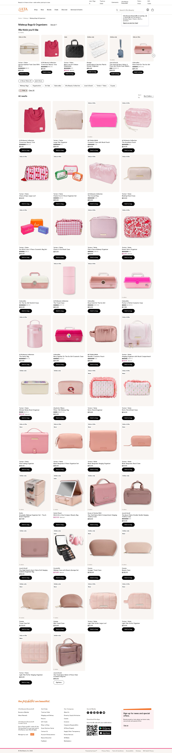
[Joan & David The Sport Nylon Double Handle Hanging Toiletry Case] (137, 498)
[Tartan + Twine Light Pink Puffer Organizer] (137, 604)
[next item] (153, 55)
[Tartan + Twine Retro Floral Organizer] (103, 391)
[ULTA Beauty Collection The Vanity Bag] (34, 338)
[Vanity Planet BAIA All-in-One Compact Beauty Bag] (69, 496)
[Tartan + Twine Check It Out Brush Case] (69, 230)
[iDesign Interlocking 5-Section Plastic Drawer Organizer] (97, 52)
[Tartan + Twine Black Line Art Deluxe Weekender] (74, 53)
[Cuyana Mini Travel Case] (69, 604)
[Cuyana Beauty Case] (137, 551)
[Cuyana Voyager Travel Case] (103, 551)
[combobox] (149, 96)
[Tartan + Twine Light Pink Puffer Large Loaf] (103, 604)
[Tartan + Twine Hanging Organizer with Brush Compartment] (137, 338)
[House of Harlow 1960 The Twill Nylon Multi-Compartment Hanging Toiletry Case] (103, 497)
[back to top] (166, 747)
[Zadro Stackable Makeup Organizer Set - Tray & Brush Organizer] (34, 497)
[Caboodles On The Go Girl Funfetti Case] (34, 285)
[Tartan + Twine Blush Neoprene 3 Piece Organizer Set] (69, 444)
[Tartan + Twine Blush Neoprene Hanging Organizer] (103, 444)
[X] (146, 16)
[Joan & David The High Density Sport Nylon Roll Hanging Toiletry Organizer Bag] (34, 552)
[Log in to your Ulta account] (148, 10)
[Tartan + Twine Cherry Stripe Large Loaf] (34, 177)
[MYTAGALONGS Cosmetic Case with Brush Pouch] (103, 124)
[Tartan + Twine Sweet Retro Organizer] (137, 231)
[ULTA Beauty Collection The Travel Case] (69, 285)
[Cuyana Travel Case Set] (34, 604)
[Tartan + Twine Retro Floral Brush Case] (137, 391)
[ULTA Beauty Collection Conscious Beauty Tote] (51, 52)
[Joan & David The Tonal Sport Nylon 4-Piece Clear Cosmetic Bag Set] (69, 657)
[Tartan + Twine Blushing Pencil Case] (137, 177)
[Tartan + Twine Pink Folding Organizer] (34, 444)
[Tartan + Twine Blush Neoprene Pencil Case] (137, 444)
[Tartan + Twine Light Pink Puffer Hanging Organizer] (34, 656)
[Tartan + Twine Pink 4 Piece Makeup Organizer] (103, 231)
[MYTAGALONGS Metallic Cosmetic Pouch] (103, 338)
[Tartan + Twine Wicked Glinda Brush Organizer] (34, 392)
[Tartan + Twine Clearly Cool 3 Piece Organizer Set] (69, 178)
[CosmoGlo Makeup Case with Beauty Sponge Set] (69, 551)
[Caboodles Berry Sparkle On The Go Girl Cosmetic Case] (69, 338)
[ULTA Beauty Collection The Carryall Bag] (103, 178)
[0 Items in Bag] (152, 10)
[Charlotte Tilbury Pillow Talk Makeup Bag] (69, 392)
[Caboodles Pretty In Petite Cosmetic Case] (137, 285)
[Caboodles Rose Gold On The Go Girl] (143, 52)
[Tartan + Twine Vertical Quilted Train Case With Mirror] (29, 53)
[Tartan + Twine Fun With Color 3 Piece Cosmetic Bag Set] (34, 231)
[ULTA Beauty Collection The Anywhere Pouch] (137, 124)
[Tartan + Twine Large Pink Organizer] (69, 124)
